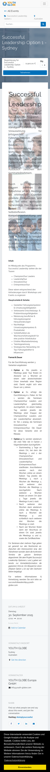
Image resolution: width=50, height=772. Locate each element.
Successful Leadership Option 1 (15, 17)
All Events (13, 11)
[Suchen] (43, 24)
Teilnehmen (25, 73)
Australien (38, 19)
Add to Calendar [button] (18, 628)
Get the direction (18, 660)
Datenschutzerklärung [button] (14, 760)
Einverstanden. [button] (25, 767)
